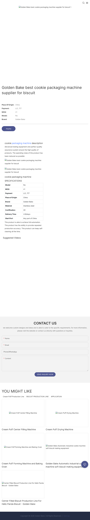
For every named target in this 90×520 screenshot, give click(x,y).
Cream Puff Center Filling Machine (19, 429)
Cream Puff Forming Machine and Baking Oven (22, 465)
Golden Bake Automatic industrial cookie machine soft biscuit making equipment (66, 465)
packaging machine (21, 143)
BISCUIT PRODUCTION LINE (37, 397)
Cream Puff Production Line (13, 397)
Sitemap (66, 516)
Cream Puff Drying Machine (59, 429)
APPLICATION (56, 397)
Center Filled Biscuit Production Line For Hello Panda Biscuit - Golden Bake (21, 502)
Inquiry (8, 129)
